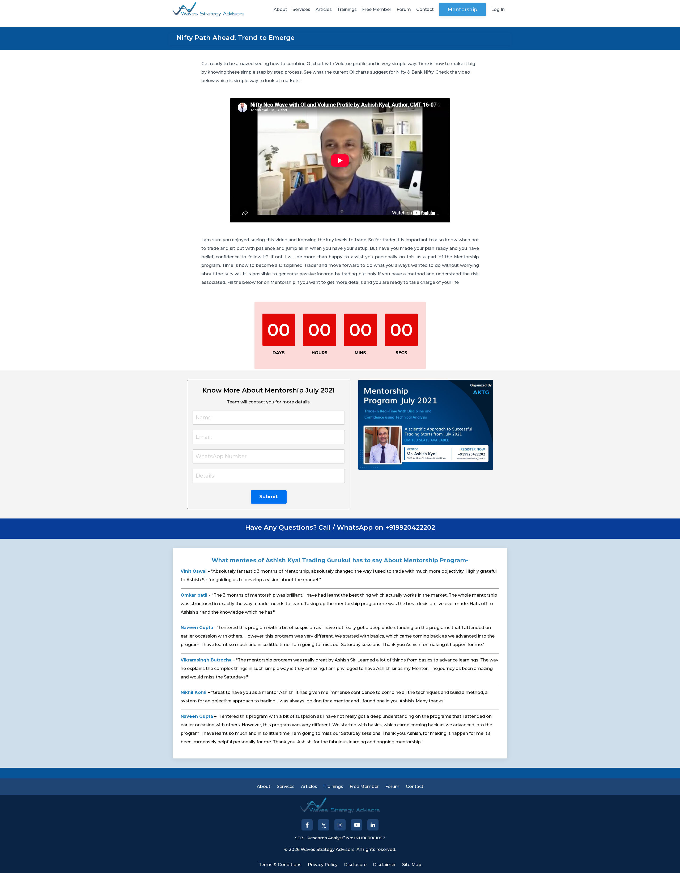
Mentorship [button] (463, 9)
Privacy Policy (323, 864)
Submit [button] (268, 497)
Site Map (411, 864)
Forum (404, 9)
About (280, 9)
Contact (425, 9)
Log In (498, 9)
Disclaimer (384, 864)
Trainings (347, 9)
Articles (324, 9)
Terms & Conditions (280, 864)
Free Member (376, 9)
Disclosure (355, 864)
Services (301, 9)
